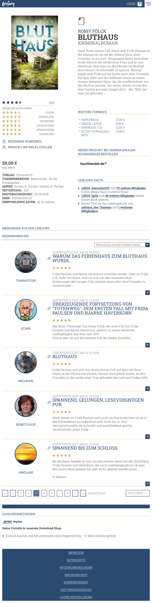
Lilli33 (85, 188)
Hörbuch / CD (91, 127)
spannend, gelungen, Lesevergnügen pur (98, 402)
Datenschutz (76, 560)
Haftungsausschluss (76, 589)
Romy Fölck (92, 31)
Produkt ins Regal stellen (30, 147)
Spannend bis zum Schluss (84, 448)
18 (67, 493)
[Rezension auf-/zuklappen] (147, 292)
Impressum (76, 552)
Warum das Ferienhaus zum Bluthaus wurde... (99, 258)
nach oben (135, 493)
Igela (94, 195)
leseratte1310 (100, 188)
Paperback (90, 120)
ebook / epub (91, 123)
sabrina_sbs (89, 207)
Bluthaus (64, 356)
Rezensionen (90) (15, 236)
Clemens (105, 207)
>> (83, 493)
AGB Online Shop (76, 575)
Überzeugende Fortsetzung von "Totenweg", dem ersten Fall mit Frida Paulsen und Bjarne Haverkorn (100, 308)
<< (5, 493)
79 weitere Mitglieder (131, 188)
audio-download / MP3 (96, 133)
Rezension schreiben (25, 141)
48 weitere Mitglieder (120, 195)
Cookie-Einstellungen (76, 597)
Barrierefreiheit (76, 582)
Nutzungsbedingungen (76, 567)
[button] (134, 3)
